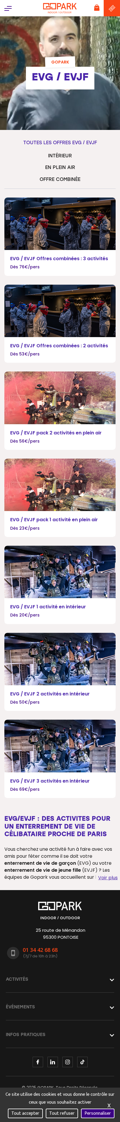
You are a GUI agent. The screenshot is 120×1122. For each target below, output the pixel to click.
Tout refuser (62, 1113)
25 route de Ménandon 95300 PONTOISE (60, 933)
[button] (8, 8)
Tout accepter (25, 1113)
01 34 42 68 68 (40, 949)
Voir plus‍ (108, 877)
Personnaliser (97, 1113)
